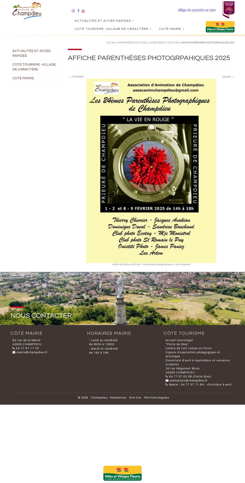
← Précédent (76, 76)
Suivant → (228, 76)
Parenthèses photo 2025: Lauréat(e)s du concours (148, 42)
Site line (135, 397)
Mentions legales (156, 397)
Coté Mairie (170, 28)
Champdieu (99, 397)
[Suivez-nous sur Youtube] (84, 10)
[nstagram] (74, 10)
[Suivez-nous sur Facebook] (79, 10)
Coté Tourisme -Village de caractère (112, 28)
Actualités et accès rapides (103, 20)
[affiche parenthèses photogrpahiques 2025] (151, 170)
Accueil (110, 42)
